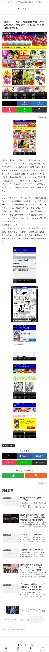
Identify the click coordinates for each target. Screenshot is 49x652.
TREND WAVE (9, 445)
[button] (39, 110)
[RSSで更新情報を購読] (36, 475)
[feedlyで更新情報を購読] (13, 475)
